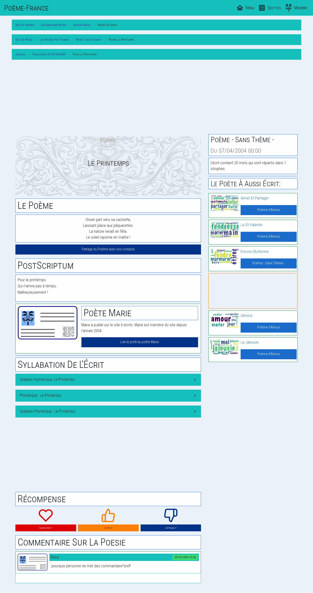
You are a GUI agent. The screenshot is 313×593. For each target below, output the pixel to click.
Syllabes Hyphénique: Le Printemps (47, 379)
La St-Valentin (251, 224)
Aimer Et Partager (255, 198)
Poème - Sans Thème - (268, 263)
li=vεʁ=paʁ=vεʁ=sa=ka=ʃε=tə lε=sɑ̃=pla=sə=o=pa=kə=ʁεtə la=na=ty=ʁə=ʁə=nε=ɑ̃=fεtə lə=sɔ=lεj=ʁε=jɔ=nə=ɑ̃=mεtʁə (108, 413)
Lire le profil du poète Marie (139, 342)
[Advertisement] (156, 98)
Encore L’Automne (254, 251)
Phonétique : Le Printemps (40, 395)
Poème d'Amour (268, 210)
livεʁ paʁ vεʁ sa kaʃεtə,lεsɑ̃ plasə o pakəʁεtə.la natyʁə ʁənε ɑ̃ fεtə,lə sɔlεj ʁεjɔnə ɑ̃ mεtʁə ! (39, 397)
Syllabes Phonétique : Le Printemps (47, 411)
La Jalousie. (250, 342)
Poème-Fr (26, 7)
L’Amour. (247, 315)
